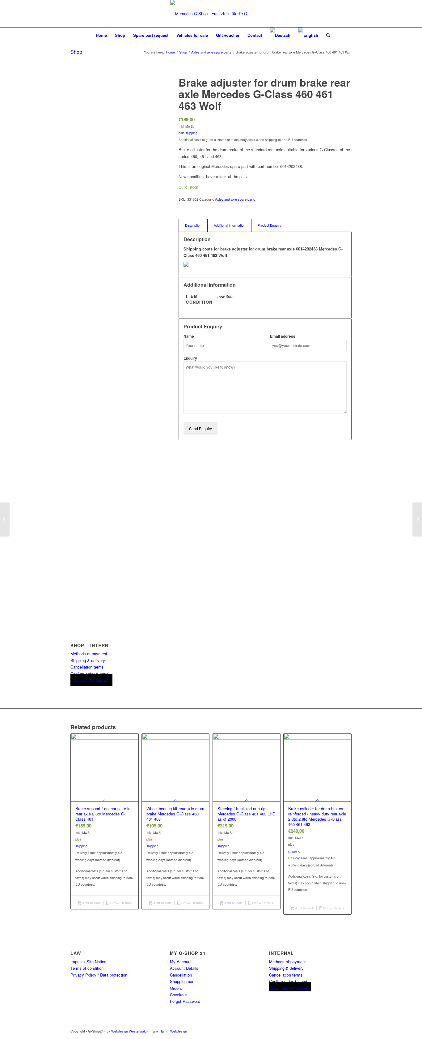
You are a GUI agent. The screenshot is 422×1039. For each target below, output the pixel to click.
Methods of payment (88, 653)
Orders (176, 988)
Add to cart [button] (90, 902)
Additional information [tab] (229, 225)
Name (189, 336)
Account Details (184, 968)
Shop (76, 51)
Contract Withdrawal (91, 680)
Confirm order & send (89, 674)
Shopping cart (182, 981)
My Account (181, 961)
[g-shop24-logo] (211, 13)
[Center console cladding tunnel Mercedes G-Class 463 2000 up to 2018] (417, 519)
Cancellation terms (87, 667)
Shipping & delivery (87, 660)
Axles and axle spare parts (235, 199)
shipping (191, 132)
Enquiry (190, 358)
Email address (282, 336)
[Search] (326, 35)
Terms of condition (86, 968)
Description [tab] (193, 225)
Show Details (120, 902)
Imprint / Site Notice (88, 961)
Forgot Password (185, 1001)
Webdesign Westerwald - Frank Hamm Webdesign (149, 1030)
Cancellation (181, 975)
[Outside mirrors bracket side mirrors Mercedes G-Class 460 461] (5, 519)
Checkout (178, 995)
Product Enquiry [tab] (269, 225)
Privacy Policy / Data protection (98, 975)
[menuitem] (101, 35)
